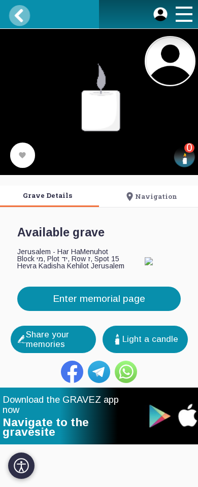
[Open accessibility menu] (21, 466)
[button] (183, 15)
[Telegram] (99, 372)
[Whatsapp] (126, 372)
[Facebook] (72, 372)
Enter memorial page (99, 298)
